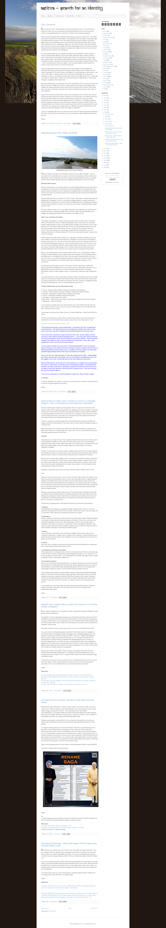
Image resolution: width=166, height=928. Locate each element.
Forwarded (106, 58)
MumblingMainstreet (108, 66)
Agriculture (106, 33)
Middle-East (106, 62)
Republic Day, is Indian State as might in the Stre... (113, 136)
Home (43, 16)
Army (104, 39)
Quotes (50, 16)
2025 (105, 98)
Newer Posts (45, 908)
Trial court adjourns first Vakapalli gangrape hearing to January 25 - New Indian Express (67, 675)
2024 (105, 100)
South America (107, 85)
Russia (58, 123)
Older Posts (94, 908)
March (107, 119)
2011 (105, 162)
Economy (105, 52)
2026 (105, 95)
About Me (70, 16)
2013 (105, 158)
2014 (105, 155)
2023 (105, 102)
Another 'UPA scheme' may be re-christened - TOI (57, 825)
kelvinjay (82, 923)
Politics (51, 391)
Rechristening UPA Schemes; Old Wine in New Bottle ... (114, 140)
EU (104, 54)
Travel (79, 16)
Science (105, 80)
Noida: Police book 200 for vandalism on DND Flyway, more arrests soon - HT (65, 684)
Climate (105, 47)
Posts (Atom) (52, 911)
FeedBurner (116, 182)
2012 (105, 160)
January (107, 123)
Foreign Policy (52, 123)
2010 (105, 165)
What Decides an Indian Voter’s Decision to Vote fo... (113, 132)
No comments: (67, 123)
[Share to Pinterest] (80, 123)
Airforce (105, 35)
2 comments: (57, 834)
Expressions (60, 16)
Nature (105, 68)
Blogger (94, 923)
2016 (105, 150)
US (61, 123)
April (106, 116)
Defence (105, 49)
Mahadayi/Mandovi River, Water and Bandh (59, 133)
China (105, 45)
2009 (105, 167)
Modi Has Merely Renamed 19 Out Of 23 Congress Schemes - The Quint (63, 827)
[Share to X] (76, 123)
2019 (105, 109)
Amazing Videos (107, 37)
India (47, 391)
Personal (105, 72)
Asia (47, 123)
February (107, 121)
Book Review (106, 43)
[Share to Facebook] (78, 123)
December (108, 114)
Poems (105, 74)
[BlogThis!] (75, 123)
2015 (105, 153)
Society (55, 391)
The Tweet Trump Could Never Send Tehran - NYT (55, 323)
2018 (105, 112)
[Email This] (73, 123)
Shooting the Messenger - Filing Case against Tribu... (113, 144)
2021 (105, 105)
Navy (104, 70)
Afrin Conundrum (48, 24)
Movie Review (107, 64)
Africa (104, 31)
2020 (105, 107)
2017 (105, 148)
